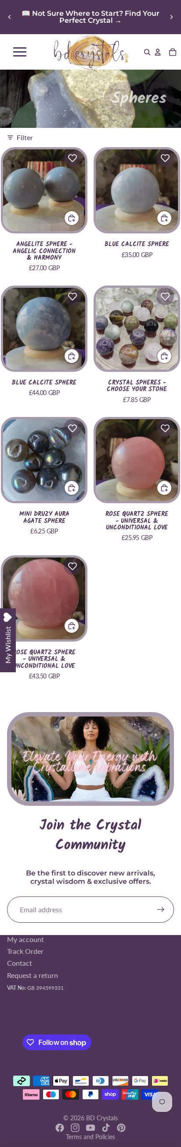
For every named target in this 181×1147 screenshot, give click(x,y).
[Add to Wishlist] (72, 158)
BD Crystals (102, 1118)
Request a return (32, 975)
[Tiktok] (106, 1127)
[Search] (147, 52)
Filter (25, 137)
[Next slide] (171, 17)
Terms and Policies (90, 1136)
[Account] (157, 52)
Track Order (25, 951)
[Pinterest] (121, 1127)
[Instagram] (75, 1127)
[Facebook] (59, 1127)
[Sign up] (161, 909)
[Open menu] (20, 52)
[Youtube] (90, 1127)
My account (25, 939)
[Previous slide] (9, 17)
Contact (19, 963)
